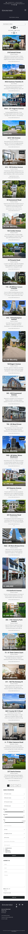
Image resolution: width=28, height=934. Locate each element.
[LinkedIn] (15, 4)
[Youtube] (16, 4)
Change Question (6, 892)
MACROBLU (14, 931)
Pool (6, 849)
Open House (8, 852)
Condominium (8, 848)
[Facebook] (12, 4)
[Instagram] (13, 4)
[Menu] (26, 10)
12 (11, 32)
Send (13, 897)
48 (16, 32)
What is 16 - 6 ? (6, 888)
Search (14, 855)
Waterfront (7, 850)
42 (17, 785)
